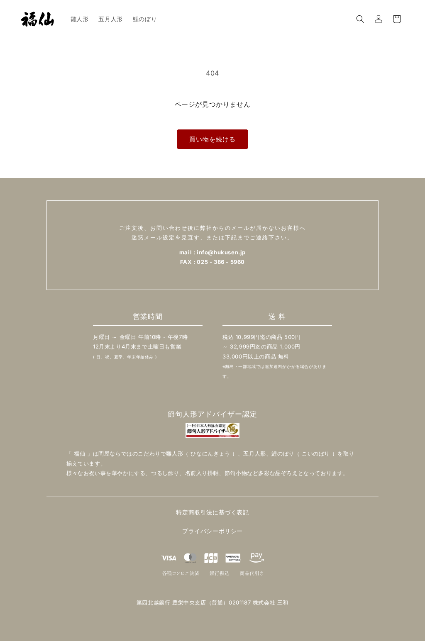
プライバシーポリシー (212, 530)
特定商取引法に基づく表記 (212, 512)
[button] (360, 19)
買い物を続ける (212, 139)
